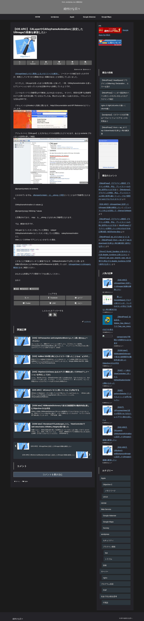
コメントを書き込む (53, 474)
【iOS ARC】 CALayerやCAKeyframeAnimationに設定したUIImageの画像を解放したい (117, 433)
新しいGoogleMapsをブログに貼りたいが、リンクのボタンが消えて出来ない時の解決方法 (117, 303)
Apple (17, 289)
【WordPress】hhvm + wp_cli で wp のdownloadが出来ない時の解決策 (115, 130)
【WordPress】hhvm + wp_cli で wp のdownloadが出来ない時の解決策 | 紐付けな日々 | (115, 242)
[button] (85, 63)
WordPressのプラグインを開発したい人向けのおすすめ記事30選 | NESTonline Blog (115, 228)
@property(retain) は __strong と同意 (48, 195)
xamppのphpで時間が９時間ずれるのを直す (123, 339)
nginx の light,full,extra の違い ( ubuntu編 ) (113, 107)
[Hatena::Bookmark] (108, 167)
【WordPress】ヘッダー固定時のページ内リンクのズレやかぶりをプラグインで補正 (115, 95)
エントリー (104, 140)
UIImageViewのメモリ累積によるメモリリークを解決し (37, 73)
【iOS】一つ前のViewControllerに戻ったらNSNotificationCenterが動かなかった (117, 376)
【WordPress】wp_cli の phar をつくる (114, 236)
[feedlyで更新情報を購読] (50, 315)
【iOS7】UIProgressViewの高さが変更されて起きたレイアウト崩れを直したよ (117, 413)
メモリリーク (34, 289)
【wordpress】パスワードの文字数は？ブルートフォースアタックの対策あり (115, 117)
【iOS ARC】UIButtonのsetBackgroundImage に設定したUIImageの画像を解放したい (117, 453)
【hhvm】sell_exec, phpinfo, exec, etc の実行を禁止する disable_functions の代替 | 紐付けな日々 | (115, 260)
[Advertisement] (108, 55)
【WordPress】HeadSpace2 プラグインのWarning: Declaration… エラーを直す (115, 83)
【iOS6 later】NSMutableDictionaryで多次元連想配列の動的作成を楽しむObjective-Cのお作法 (117, 356)
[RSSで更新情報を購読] (55, 315)
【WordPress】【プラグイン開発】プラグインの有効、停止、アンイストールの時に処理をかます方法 (114, 186)
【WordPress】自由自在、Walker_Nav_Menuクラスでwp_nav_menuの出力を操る (117, 323)
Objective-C (25, 289)
